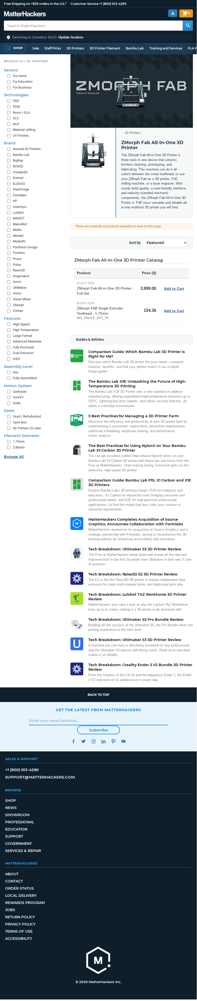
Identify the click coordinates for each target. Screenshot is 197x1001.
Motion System (18, 386)
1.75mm (19, 441)
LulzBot (18, 213)
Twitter (83, 741)
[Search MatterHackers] (188, 25)
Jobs (10, 910)
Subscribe (98, 730)
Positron (19, 253)
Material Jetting (24, 130)
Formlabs (19, 195)
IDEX (16, 359)
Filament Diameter (22, 435)
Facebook (73, 741)
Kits (15, 372)
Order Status (19, 888)
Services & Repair (23, 850)
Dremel (18, 178)
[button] (98, 37)
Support (14, 836)
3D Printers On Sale (27, 428)
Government (18, 843)
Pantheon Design (25, 247)
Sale (36, 48)
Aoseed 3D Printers (27, 149)
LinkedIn (103, 741)
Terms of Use (19, 931)
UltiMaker (20, 288)
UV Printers (21, 135)
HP (15, 201)
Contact (14, 881)
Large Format (22, 336)
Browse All (14, 456)
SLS (16, 118)
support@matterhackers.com (40, 777)
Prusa (17, 259)
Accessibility (18, 938)
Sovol (17, 282)
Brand (10, 143)
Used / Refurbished (27, 416)
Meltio (17, 230)
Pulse (17, 265)
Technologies (16, 95)
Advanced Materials (27, 341)
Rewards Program (25, 902)
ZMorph (18, 305)
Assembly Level (18, 366)
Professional (19, 822)
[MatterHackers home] (25, 14)
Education (16, 829)
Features (12, 318)
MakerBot (20, 224)
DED (16, 101)
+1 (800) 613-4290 (112, 4)
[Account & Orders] (173, 13)
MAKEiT (18, 218)
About (11, 874)
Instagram (93, 741)
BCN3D (18, 166)
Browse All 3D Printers (26, 61)
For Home (20, 76)
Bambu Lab (135, 48)
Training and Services (165, 48)
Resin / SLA (21, 112)
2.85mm (19, 447)
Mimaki (18, 236)
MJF (16, 124)
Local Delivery (21, 895)
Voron (17, 293)
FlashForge (21, 189)
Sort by (135, 243)
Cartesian (20, 391)
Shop (10, 800)
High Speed (21, 324)
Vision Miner (22, 299)
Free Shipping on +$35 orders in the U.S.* (35, 4)
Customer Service (84, 4)
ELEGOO (19, 184)
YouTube (123, 741)
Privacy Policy (20, 924)
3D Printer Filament (105, 48)
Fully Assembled (25, 378)
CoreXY (18, 397)
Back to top (98, 695)
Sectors (11, 70)
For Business (22, 87)
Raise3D (19, 270)
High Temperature (26, 330)
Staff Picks (53, 48)
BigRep (18, 160)
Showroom (17, 815)
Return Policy (20, 917)
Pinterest (113, 741)
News (11, 807)
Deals (9, 410)
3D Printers (75, 48)
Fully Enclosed (23, 347)
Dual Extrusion (23, 353)
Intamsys (19, 207)
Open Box (20, 422)
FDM (16, 107)
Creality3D (20, 172)
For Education (23, 81)
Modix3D (19, 241)
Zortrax (18, 311)
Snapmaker (21, 276)
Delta (16, 403)
